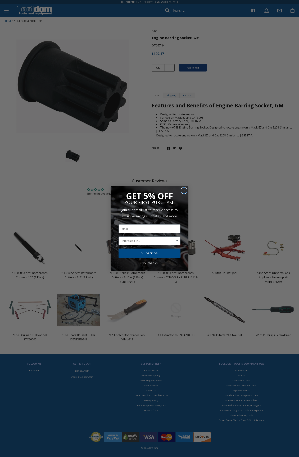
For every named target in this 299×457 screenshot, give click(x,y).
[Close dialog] (184, 191)
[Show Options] (177, 241)
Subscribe (149, 253)
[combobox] (148, 241)
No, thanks (149, 263)
